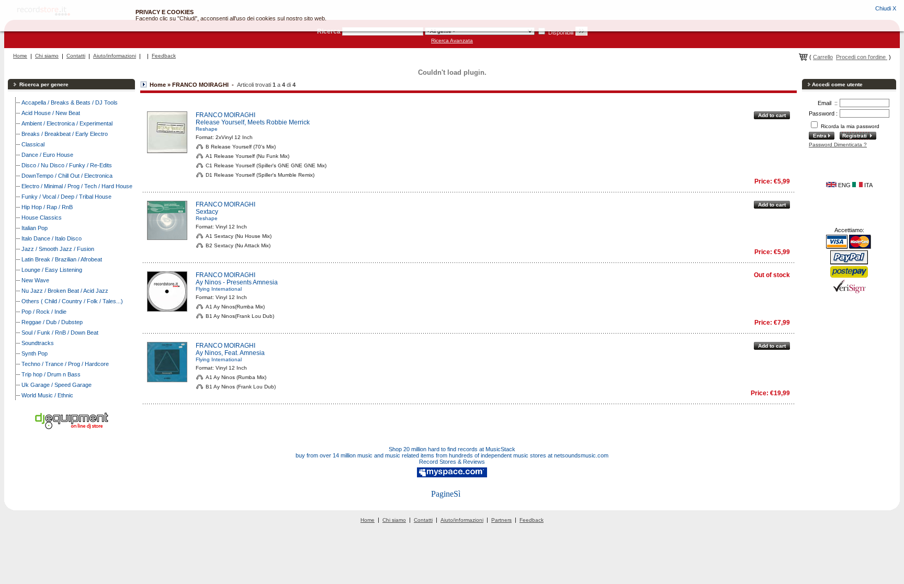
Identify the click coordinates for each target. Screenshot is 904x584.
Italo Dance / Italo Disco (51, 238)
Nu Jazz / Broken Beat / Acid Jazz (64, 291)
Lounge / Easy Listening (51, 270)
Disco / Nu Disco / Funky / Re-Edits (66, 165)
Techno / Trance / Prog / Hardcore (65, 364)
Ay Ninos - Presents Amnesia (237, 282)
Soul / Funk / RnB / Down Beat (59, 332)
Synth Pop (34, 353)
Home (20, 56)
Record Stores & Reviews (452, 462)
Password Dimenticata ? (838, 144)
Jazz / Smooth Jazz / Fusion (57, 249)
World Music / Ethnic (47, 395)
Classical (32, 144)
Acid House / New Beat (50, 113)
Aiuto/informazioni (114, 56)
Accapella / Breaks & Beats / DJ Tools (69, 102)
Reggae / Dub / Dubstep (52, 322)
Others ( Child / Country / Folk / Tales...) (72, 301)
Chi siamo (47, 56)
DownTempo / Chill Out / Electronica (66, 176)
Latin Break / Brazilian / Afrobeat (61, 259)
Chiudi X (885, 8)
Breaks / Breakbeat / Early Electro (64, 134)
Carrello (823, 57)
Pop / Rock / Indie (43, 311)
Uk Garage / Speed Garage (56, 385)
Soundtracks (37, 343)
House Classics (41, 217)
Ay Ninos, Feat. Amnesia (230, 353)
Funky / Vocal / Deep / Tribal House (66, 196)
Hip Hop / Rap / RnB (47, 207)
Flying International (219, 289)
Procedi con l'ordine (861, 57)
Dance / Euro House (47, 155)
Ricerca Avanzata (452, 40)
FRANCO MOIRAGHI (225, 115)
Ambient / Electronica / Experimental (66, 123)
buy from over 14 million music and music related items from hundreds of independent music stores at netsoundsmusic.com (452, 455)
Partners (501, 520)
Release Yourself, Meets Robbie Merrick (253, 122)
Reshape (207, 129)
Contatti (75, 56)
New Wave (35, 280)
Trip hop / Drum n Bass (51, 374)
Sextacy (207, 211)
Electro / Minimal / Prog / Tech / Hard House (76, 186)
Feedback (164, 56)
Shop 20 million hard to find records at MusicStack (452, 449)
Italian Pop (34, 228)
